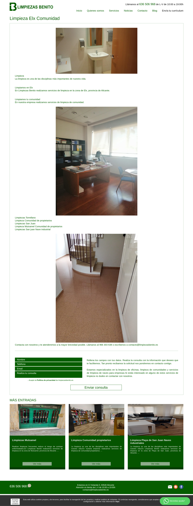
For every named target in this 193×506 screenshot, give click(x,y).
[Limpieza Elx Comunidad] (76, 73)
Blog (154, 10)
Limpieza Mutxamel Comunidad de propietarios (38, 226)
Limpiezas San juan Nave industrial (32, 229)
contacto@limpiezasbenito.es (96, 490)
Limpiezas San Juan (25, 223)
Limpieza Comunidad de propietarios (33, 220)
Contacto (142, 10)
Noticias (128, 10)
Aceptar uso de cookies (15, 502)
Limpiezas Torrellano (25, 217)
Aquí (117, 501)
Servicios (114, 10)
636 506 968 (18, 486)
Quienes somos (95, 10)
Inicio (79, 10)
